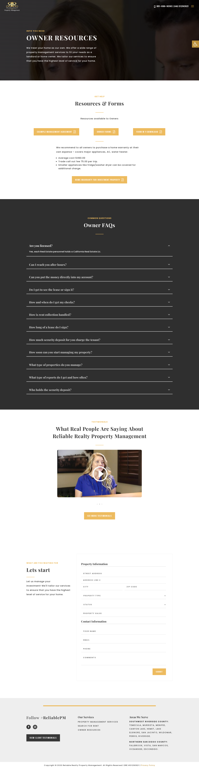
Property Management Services (98, 722)
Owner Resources (89, 730)
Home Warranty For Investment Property (97, 180)
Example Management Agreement (54, 132)
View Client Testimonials (43, 738)
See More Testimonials (99, 516)
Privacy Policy (148, 765)
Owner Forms (104, 132)
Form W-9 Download (147, 132)
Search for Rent (88, 726)
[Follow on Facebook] (28, 727)
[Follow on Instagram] (35, 727)
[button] (195, 44)
